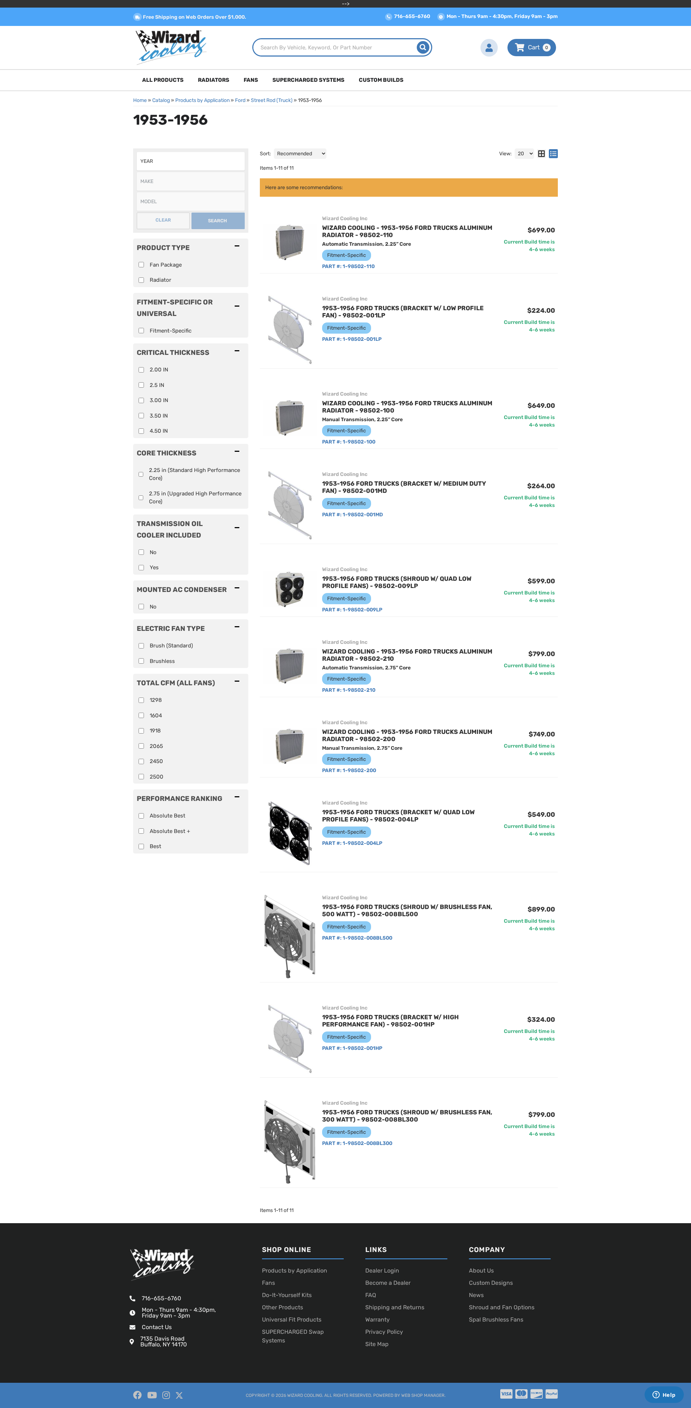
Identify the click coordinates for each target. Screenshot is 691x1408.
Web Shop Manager (422, 1395)
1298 (156, 700)
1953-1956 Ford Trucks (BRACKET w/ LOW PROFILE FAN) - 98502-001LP (403, 311)
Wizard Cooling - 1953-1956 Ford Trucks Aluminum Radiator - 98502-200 (407, 735)
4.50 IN (159, 431)
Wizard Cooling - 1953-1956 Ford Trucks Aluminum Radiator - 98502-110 (407, 231)
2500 (156, 777)
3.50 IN (159, 416)
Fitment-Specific (170, 331)
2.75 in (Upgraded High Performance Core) (195, 497)
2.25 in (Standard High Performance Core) (194, 474)
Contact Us (157, 1327)
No (153, 552)
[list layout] (553, 153)
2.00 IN (159, 369)
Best (155, 846)
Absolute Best (167, 815)
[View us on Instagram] (166, 1395)
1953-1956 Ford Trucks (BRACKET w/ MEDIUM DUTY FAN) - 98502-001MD (404, 487)
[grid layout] (541, 153)
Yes (154, 567)
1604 (156, 715)
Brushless (162, 661)
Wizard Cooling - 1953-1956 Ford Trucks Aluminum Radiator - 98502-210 (407, 655)
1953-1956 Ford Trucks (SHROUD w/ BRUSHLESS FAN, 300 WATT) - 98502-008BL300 (407, 1116)
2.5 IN (157, 385)
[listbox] (191, 161)
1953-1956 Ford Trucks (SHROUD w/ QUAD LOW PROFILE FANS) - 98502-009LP (396, 582)
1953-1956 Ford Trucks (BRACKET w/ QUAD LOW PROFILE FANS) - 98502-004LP (398, 815)
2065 (156, 746)
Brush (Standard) (171, 645)
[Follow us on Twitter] (179, 1395)
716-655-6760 (161, 1298)
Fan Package (166, 265)
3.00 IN (159, 400)
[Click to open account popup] (489, 48)
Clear (163, 220)
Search (217, 220)
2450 (156, 761)
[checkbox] (141, 330)
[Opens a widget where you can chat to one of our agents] (664, 1395)
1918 (155, 730)
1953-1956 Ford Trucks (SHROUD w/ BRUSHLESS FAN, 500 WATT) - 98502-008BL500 (407, 910)
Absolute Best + (170, 831)
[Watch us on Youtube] (152, 1395)
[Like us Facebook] (137, 1395)
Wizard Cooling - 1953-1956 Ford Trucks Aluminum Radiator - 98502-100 (407, 407)
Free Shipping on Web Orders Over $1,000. (194, 17)
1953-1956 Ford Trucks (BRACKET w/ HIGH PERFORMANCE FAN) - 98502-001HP (390, 1020)
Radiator (160, 280)
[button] (342, 47)
